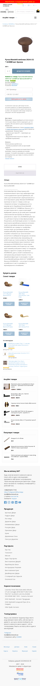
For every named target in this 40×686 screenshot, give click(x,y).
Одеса (6, 651)
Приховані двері (10, 530)
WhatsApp (19, 492)
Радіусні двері (10, 516)
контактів (14, 496)
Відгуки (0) (20, 173)
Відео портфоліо (11, 559)
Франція (25, 651)
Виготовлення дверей (13, 561)
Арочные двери (10, 513)
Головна (5, 24)
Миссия (7, 556)
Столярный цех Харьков (13, 576)
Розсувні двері (10, 527)
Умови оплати (9, 158)
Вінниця (7, 647)
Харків (34, 651)
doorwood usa (10, 579)
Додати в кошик (23, 71)
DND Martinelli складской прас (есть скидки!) (17, 603)
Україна (15, 651)
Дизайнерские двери (12, 573)
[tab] (20, 166)
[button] (31, 38)
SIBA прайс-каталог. (12, 607)
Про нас (8, 550)
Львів (34, 647)
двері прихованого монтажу (16, 129)
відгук (14, 498)
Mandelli (14, 85)
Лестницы (8, 519)
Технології (8, 553)
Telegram (11, 492)
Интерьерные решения (13, 567)
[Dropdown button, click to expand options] (24, 5)
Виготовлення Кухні (12, 570)
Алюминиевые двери (12, 524)
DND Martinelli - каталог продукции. (17, 599)
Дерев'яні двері (10, 521)
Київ (25, 647)
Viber (6, 492)
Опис (20, 167)
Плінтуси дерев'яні (11, 539)
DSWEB (19, 637)
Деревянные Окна (11, 536)
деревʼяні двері (29, 127)
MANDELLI (12, 24)
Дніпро (16, 647)
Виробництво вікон (12, 564)
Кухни (7, 533)
